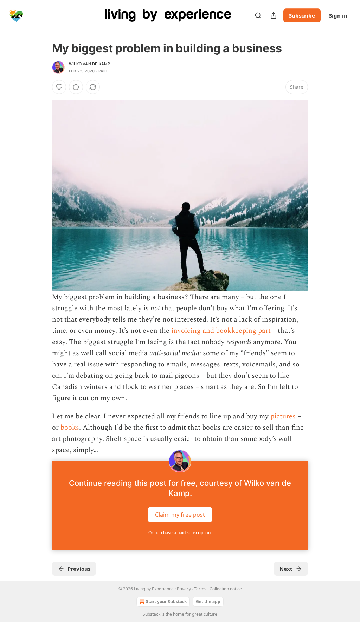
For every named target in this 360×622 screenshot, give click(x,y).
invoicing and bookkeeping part (221, 330)
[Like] (59, 87)
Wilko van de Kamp (89, 63)
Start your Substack (166, 601)
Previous (79, 568)
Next (285, 568)
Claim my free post (180, 514)
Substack (151, 614)
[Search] (258, 15)
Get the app (208, 601)
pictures (283, 416)
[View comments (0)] (76, 87)
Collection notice (226, 589)
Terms (200, 589)
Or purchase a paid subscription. (180, 533)
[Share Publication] (273, 15)
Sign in (338, 15)
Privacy (184, 589)
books (69, 427)
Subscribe (302, 15)
